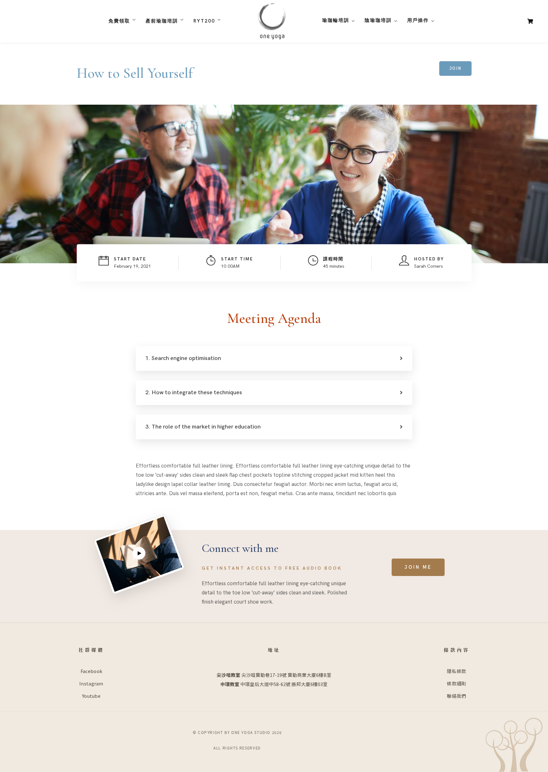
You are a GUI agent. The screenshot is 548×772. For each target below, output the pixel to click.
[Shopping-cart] (530, 21)
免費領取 (119, 21)
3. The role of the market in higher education (203, 426)
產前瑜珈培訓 (162, 21)
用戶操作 (418, 20)
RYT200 (204, 21)
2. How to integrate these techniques (193, 392)
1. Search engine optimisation (183, 358)
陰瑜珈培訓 (378, 20)
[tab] (274, 358)
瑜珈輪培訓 (335, 20)
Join (455, 68)
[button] (418, 567)
